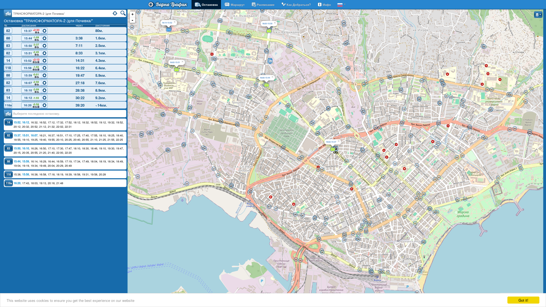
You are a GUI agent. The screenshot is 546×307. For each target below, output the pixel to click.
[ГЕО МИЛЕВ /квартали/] (217, 43)
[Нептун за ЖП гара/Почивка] (378, 200)
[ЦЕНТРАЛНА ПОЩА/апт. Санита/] (367, 216)
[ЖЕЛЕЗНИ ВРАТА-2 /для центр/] (440, 103)
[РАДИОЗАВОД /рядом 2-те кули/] (198, 115)
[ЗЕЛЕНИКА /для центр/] (404, 109)
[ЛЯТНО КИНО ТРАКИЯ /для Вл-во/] (346, 161)
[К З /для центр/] (300, 260)
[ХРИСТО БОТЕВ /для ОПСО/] (275, 208)
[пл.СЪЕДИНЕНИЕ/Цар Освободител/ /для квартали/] (418, 194)
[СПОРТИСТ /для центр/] (514, 128)
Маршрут (238, 4)
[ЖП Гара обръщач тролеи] (388, 273)
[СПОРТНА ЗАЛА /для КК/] (465, 199)
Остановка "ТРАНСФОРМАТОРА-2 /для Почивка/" (48, 20)
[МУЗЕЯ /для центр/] (398, 214)
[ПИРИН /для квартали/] (383, 176)
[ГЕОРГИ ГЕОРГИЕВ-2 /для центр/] (186, 31)
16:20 (31, 105)
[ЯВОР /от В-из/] (485, 138)
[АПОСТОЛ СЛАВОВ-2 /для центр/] (249, 96)
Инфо (327, 4)
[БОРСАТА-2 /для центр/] (237, 125)
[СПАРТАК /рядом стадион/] (379, 128)
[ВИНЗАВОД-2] (137, 98)
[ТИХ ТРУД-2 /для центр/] (287, 106)
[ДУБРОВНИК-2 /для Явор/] (438, 124)
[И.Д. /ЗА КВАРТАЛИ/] (362, 225)
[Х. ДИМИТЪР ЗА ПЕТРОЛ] (401, 90)
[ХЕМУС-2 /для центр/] (230, 33)
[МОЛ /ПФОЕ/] (256, 85)
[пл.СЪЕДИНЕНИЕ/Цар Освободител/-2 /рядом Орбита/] (420, 198)
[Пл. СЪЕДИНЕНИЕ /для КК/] (423, 194)
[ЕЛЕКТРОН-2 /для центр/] (438, 143)
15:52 (31, 60)
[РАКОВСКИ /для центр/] (388, 195)
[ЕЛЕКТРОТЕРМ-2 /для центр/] (163, 115)
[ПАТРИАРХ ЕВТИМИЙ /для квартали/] (321, 169)
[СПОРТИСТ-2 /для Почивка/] (509, 129)
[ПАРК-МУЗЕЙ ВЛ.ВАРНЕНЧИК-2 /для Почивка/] (166, 41)
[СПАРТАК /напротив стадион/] (375, 127)
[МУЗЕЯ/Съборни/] (390, 207)
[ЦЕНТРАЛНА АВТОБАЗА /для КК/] (266, 51)
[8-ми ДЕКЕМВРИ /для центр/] (319, 239)
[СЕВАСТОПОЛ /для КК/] (404, 216)
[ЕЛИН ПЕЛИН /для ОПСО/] (302, 215)
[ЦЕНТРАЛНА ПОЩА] (365, 221)
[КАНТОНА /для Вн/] (343, 25)
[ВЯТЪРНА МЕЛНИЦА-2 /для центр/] (366, 82)
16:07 (31, 82)
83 (8, 45)
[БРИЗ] (525, 101)
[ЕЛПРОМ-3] (179, 113)
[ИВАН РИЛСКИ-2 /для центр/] (260, 135)
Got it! (523, 300)
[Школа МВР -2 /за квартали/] (160, 85)
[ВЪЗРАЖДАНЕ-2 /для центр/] (247, 36)
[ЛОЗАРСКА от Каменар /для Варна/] (347, 69)
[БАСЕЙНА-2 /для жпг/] (420, 268)
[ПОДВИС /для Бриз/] (390, 77)
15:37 (31, 30)
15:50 (31, 45)
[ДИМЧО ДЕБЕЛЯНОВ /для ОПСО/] (358, 234)
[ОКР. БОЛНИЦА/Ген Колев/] (416, 165)
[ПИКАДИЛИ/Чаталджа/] (409, 151)
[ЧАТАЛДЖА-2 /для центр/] (435, 179)
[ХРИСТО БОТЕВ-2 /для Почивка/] (269, 206)
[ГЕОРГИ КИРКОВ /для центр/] (326, 218)
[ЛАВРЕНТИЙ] (325, 223)
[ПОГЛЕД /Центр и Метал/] (213, 59)
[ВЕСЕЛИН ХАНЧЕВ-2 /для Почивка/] (198, 72)
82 (8, 30)
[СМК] (218, 175)
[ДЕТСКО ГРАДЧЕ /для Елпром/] (191, 94)
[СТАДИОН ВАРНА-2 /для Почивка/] (529, 133)
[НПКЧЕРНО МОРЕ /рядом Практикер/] (189, 108)
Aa (8, 13)
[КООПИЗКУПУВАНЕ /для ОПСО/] (204, 148)
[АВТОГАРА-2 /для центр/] (299, 158)
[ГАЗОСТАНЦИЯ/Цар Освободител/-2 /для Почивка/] (288, 45)
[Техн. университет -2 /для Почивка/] (490, 110)
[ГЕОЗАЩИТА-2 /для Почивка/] (183, 145)
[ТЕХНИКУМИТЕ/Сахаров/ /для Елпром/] (311, 123)
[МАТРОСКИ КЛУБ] (360, 229)
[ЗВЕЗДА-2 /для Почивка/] (231, 186)
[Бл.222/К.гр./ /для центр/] (131, 27)
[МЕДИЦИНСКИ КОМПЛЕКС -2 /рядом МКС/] (491, 89)
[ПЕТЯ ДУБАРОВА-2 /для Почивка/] (219, 74)
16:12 (31, 98)
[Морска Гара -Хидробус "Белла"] (417, 292)
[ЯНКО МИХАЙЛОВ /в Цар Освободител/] (362, 150)
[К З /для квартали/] (295, 259)
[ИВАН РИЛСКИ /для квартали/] (254, 129)
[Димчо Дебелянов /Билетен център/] (358, 239)
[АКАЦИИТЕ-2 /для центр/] (498, 178)
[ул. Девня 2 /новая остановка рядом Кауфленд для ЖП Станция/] (322, 252)
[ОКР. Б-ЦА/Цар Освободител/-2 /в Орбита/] (390, 170)
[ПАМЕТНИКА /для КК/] (462, 156)
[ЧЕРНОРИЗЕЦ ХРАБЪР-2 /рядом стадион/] (451, 97)
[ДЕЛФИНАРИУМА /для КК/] (521, 169)
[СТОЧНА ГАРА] (359, 270)
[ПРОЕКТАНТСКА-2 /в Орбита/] (377, 156)
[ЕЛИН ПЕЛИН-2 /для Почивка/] (295, 214)
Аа (8, 114)
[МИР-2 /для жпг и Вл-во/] (463, 100)
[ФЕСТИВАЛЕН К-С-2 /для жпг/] (423, 242)
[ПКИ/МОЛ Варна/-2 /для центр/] (262, 121)
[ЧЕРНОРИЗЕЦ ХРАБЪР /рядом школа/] (446, 96)
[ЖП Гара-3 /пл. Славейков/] (380, 271)
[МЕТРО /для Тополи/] (135, 44)
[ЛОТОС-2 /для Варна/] (525, 92)
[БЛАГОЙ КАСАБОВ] (344, 240)
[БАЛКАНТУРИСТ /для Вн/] (345, 43)
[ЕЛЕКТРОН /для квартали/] (436, 146)
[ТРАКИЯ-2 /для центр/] (351, 184)
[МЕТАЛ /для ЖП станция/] (148, 133)
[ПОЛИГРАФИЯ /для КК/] (344, 235)
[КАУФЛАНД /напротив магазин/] (219, 21)
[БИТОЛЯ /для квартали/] (394, 163)
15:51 (31, 52)
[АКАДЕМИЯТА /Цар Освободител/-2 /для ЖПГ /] (434, 212)
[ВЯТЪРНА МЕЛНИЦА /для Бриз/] (363, 84)
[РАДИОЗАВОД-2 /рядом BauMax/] (195, 117)
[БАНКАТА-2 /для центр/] (213, 85)
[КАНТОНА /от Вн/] (343, 22)
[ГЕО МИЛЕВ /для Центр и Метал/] (215, 46)
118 (8, 67)
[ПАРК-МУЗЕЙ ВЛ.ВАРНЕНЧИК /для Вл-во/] (167, 50)
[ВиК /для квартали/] (363, 112)
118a (8, 105)
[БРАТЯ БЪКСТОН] (410, 135)
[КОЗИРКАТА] (366, 232)
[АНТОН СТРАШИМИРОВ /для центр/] (197, 43)
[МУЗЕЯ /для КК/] (407, 210)
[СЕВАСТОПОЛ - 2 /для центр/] (415, 223)
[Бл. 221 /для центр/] (138, 12)
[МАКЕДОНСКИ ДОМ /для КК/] (353, 233)
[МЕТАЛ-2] (151, 132)
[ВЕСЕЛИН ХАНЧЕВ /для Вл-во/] (194, 69)
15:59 (31, 75)
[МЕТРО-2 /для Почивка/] (133, 51)
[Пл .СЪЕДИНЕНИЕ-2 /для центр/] (416, 198)
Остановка (210, 4)
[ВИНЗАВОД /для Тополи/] (134, 96)
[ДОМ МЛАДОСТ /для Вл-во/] (258, 79)
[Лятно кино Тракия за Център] (350, 166)
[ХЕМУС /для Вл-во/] (228, 32)
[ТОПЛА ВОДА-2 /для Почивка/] (249, 192)
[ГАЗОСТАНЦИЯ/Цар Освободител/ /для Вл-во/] (290, 46)
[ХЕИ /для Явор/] (401, 124)
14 (8, 60)
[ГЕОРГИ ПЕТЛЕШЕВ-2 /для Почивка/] (240, 77)
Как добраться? (299, 4)
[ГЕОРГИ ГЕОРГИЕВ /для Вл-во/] (182, 30)
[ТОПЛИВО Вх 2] (186, 183)
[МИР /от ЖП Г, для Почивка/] (462, 105)
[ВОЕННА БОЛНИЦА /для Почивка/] (443, 84)
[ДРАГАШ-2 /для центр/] (231, 93)
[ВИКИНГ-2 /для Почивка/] (168, 150)
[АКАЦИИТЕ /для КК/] (496, 182)
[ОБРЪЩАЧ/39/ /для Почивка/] (192, 131)
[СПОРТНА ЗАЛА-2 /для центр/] (457, 199)
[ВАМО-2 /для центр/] (221, 121)
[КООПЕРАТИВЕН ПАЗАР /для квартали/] (336, 197)
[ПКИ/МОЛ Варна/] (266, 117)
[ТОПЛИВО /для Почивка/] (213, 169)
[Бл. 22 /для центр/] (421, 80)
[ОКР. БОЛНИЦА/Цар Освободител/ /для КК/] (396, 173)
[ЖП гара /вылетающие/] (372, 272)
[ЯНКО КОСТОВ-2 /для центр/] (141, 135)
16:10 (31, 90)
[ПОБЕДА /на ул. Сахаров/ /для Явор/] (328, 109)
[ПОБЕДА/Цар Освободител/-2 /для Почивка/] (339, 92)
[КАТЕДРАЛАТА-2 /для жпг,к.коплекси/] (368, 225)
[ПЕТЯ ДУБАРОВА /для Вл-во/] (215, 73)
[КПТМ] (484, 46)
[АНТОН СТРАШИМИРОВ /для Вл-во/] (198, 50)
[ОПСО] (137, 176)
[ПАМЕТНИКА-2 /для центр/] (457, 157)
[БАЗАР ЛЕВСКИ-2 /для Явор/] (470, 128)
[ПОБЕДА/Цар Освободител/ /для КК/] (338, 89)
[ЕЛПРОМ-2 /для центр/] (175, 111)
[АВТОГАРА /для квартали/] (301, 157)
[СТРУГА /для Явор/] (347, 127)
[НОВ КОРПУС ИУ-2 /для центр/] (419, 99)
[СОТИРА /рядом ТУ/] (510, 95)
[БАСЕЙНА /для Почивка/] (419, 271)
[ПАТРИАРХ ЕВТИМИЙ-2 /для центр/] (318, 169)
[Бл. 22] (424, 79)
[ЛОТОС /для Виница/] (531, 89)
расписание (265, 4)
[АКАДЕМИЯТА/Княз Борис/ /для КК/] (430, 209)
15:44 (31, 38)
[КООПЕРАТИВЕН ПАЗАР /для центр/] (338, 202)
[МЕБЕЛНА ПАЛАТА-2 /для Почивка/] (166, 65)
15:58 (31, 67)
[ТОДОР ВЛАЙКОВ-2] (314, 218)
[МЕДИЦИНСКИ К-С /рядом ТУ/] (487, 89)
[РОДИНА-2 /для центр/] (282, 148)
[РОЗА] (381, 80)
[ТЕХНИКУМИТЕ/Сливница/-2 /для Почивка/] (317, 133)
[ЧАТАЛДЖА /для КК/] (438, 177)
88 (8, 38)
